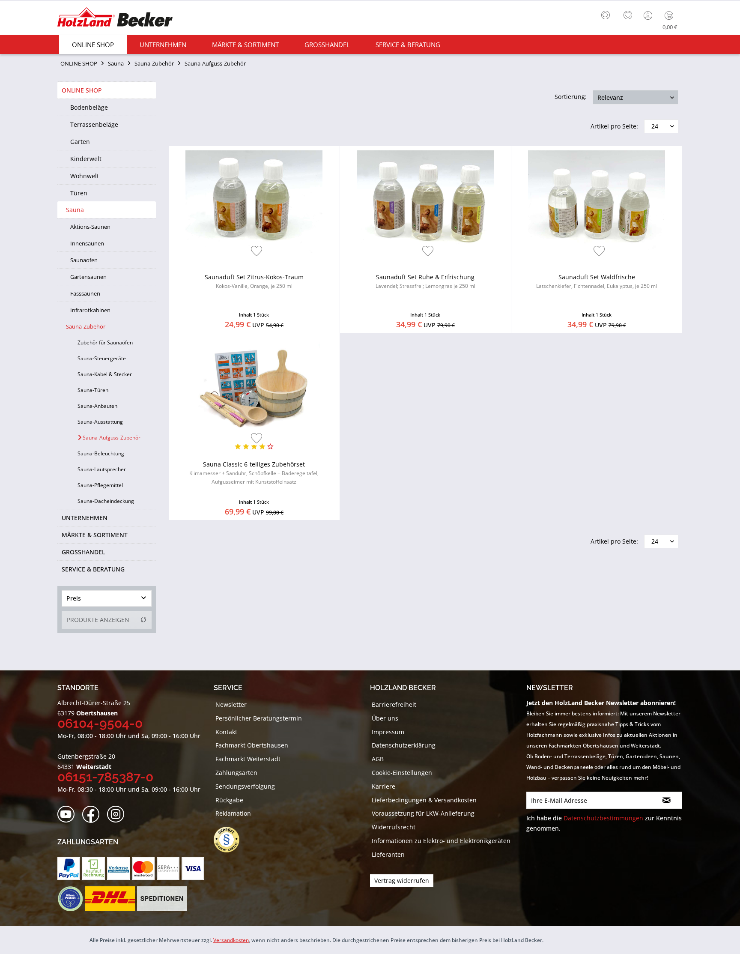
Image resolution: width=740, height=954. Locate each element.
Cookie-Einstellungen (402, 773)
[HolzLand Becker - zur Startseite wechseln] (115, 18)
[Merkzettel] (627, 15)
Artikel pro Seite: (614, 126)
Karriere (383, 786)
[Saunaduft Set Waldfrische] (597, 201)
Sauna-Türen (93, 390)
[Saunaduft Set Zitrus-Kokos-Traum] (254, 201)
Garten (80, 142)
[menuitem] (607, 14)
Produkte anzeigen (98, 620)
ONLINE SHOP (82, 90)
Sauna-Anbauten (97, 406)
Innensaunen (87, 243)
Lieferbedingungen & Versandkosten (424, 800)
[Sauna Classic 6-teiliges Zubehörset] (254, 389)
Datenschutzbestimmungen (603, 818)
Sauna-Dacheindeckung (106, 501)
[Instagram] (118, 814)
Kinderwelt (85, 159)
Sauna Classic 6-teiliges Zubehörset (254, 472)
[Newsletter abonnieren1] (666, 800)
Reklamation (233, 813)
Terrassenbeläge (94, 124)
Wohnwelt (84, 176)
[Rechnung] (93, 868)
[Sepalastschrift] (168, 868)
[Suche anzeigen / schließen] (605, 15)
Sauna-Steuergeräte (102, 358)
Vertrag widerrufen (401, 880)
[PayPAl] (68, 868)
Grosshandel (83, 552)
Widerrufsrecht (393, 827)
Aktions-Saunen (90, 226)
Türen (78, 193)
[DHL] (110, 898)
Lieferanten (388, 854)
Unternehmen (84, 518)
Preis (73, 598)
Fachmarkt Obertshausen (251, 745)
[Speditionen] (162, 898)
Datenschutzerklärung (404, 745)
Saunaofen (84, 260)
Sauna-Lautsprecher (102, 469)
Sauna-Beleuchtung (101, 453)
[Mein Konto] (648, 15)
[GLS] (70, 898)
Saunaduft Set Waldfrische (596, 281)
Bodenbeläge (89, 107)
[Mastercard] (143, 868)
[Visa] (193, 868)
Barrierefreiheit (394, 704)
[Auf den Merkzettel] (257, 251)
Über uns (385, 718)
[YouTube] (68, 814)
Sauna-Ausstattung (100, 421)
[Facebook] (93, 814)
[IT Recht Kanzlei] (231, 839)
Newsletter (231, 704)
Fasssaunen (85, 293)
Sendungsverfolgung (245, 786)
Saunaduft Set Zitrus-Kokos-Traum (254, 281)
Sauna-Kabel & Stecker (105, 374)
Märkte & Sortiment (95, 535)
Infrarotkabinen (90, 310)
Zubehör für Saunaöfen (105, 342)
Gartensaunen (88, 277)
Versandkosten (231, 940)
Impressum (388, 732)
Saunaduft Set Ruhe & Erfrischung (425, 281)
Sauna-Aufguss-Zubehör (110, 437)
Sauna (75, 210)
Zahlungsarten (236, 773)
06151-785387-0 (105, 776)
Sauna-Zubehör (85, 326)
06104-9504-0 (100, 723)
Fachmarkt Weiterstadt (247, 759)
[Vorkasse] (118, 868)
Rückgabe (229, 800)
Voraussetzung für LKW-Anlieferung (423, 813)
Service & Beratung (93, 569)
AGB (378, 759)
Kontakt (226, 732)
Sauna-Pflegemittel (100, 485)
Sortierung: (571, 97)
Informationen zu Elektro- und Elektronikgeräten (441, 841)
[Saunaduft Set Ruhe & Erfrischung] (425, 201)
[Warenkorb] (670, 15)
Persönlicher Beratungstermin (258, 718)
